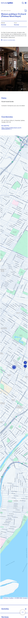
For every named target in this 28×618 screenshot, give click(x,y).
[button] (14, 367)
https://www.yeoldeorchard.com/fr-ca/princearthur (13, 128)
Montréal (3, 24)
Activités (5, 609)
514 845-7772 (5, 125)
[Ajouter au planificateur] (25, 10)
